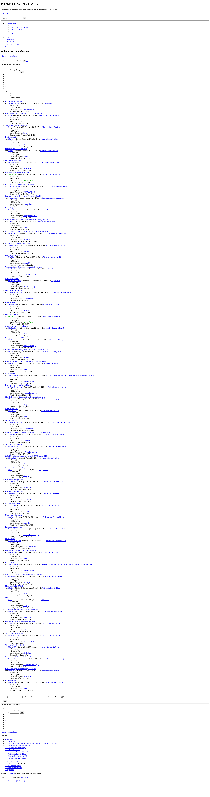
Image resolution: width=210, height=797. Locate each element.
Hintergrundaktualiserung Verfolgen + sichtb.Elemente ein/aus (26, 350)
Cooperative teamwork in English (16, 326)
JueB (10, 222)
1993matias (12, 328)
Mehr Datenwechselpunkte (14, 290)
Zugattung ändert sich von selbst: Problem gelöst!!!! (23, 196)
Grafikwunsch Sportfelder (14, 503)
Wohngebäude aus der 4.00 (14, 338)
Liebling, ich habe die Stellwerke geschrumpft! (21, 621)
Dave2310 (12, 162)
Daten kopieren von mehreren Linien (18, 385)
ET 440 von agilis (11, 680)
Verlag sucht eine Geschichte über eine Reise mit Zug (23, 267)
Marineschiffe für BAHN (14, 586)
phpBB (12, 773)
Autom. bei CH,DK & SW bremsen (17, 243)
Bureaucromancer (14, 541)
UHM (10, 115)
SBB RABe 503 (11, 420)
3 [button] (5, 78)
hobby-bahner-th (14, 210)
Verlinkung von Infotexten (14, 444)
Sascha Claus (13, 174)
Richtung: (58, 697)
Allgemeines (47, 103)
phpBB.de (24, 777)
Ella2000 (11, 257)
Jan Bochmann (13, 375)
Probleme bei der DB (12, 255)
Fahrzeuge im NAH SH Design (16, 149)
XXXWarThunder (14, 186)
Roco (10, 127)
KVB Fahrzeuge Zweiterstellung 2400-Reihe (20, 669)
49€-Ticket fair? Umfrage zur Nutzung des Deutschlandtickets (26, 231)
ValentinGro (12, 245)
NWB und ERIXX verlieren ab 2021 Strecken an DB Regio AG (27, 432)
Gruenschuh (12, 198)
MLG (10, 470)
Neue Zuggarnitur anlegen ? (15, 515)
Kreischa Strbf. (10, 302)
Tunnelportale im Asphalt (14, 633)
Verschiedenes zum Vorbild (45, 222)
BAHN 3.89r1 (10, 562)
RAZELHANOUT (15, 269)
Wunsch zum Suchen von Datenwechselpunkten (22, 657)
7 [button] (5, 86)
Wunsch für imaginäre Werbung (16, 125)
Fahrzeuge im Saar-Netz (13, 527)
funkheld (11, 517)
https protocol (10, 373)
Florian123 (12, 363)
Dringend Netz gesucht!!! (14, 101)
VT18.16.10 (12, 505)
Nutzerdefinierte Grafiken (51, 127)
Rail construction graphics (14, 480)
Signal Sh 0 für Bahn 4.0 (13, 161)
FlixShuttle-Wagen (11, 314)
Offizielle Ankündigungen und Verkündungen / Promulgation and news (69, 375)
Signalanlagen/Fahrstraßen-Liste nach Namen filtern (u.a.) (25, 397)
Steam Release (10, 539)
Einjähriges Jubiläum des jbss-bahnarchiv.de (20, 550)
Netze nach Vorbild (12, 279)
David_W (11, 233)
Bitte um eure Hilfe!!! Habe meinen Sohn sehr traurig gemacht (26, 220)
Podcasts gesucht (11, 208)
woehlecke (12, 434)
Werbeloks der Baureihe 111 (15, 645)
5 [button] (5, 82)
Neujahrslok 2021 (11, 409)
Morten (10, 151)
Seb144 (11, 352)
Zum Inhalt (5, 13)
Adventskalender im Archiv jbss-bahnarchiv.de (21, 610)
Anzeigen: (6, 697)
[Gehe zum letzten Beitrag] (35, 109)
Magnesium (12, 399)
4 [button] (5, 80)
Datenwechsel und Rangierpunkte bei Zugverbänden (23, 113)
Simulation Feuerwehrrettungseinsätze (18, 468)
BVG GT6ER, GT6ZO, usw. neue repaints (20, 184)
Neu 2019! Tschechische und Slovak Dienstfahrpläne (23, 574)
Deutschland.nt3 (11, 137)
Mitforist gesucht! (11, 598)
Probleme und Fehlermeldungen (49, 115)
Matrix (10, 139)
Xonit (10, 623)
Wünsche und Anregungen (52, 174)
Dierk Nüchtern (13, 340)
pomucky (11, 576)
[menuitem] (19, 27)
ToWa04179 (12, 304)
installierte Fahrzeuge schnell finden (17, 172)
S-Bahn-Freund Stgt (15, 292)
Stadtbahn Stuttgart (14, 281)
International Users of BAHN (54, 328)
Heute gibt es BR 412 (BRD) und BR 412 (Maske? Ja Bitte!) (26, 361)
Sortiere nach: (28, 697)
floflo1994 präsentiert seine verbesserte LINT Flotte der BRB (26, 456)
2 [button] (5, 76)
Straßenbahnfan (13, 103)
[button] (6, 68)
